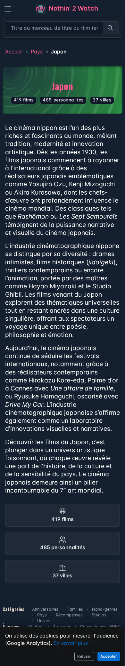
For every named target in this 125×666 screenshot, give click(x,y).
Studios (99, 615)
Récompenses (69, 615)
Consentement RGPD (100, 626)
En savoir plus (71, 643)
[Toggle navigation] (8, 9)
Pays (37, 51)
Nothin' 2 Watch (72, 8)
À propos (62, 626)
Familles (75, 609)
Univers (44, 620)
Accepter (108, 656)
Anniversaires (45, 609)
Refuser (84, 656)
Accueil (14, 51)
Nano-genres (105, 609)
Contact (36, 626)
